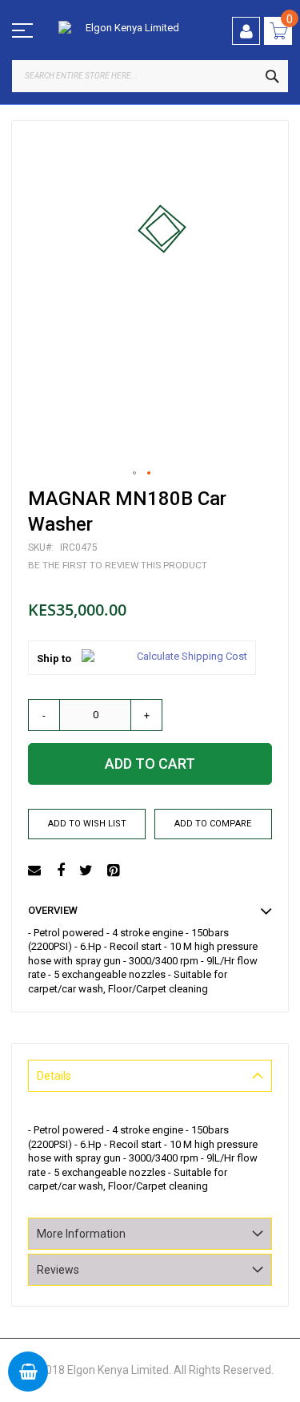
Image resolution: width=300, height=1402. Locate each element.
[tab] (150, 1076)
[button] (135, 474)
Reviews (58, 1269)
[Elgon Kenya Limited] (126, 29)
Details (54, 1075)
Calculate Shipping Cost (192, 656)
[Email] (36, 871)
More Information (81, 1233)
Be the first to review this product (117, 565)
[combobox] (150, 76)
